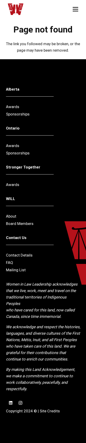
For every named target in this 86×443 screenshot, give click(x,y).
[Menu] (75, 9)
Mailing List (16, 270)
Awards (12, 106)
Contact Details (19, 255)
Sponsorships (18, 114)
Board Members (19, 223)
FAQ (9, 262)
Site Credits (50, 411)
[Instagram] (20, 403)
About (11, 216)
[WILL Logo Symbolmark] (15, 9)
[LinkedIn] (11, 403)
